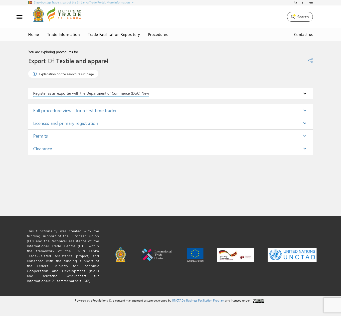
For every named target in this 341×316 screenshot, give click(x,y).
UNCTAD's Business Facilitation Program (198, 300)
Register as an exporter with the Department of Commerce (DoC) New (91, 93)
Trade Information (63, 34)
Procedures (158, 34)
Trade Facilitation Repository (114, 34)
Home (33, 34)
